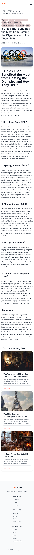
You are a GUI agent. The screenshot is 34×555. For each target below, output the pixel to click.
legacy (28, 25)
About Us (15, 513)
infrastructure (23, 20)
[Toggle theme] (27, 4)
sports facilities (20, 25)
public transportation (8, 25)
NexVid (14, 530)
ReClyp (14, 538)
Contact (15, 519)
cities (16, 20)
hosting (11, 20)
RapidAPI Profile (17, 541)
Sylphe (15, 516)
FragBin (14, 535)
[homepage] (4, 3)
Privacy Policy (17, 521)
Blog (9, 10)
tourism (4, 22)
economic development (14, 22)
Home (4, 10)
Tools (16, 505)
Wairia (14, 532)
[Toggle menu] (31, 3)
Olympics (4, 20)
